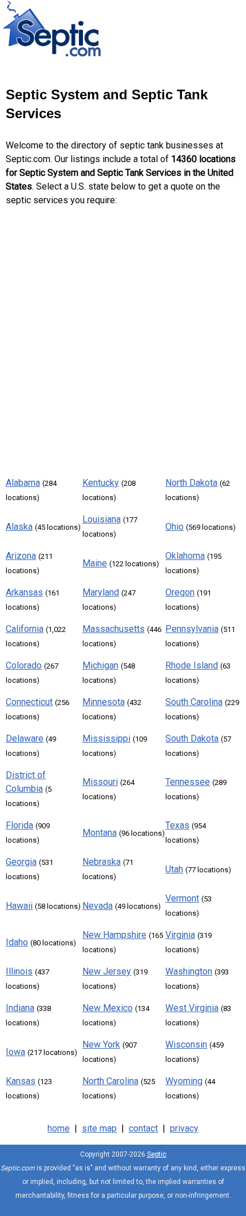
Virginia (180, 934)
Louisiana (101, 519)
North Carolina (110, 1081)
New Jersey (106, 971)
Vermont (182, 898)
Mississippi (106, 738)
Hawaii (19, 905)
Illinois (19, 971)
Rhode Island (191, 665)
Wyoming (184, 1081)
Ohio (174, 526)
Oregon (180, 592)
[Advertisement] (123, 339)
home (58, 1128)
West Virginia (192, 1007)
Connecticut (29, 701)
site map (99, 1128)
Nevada (97, 905)
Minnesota (103, 701)
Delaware (24, 738)
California (24, 628)
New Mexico (107, 1007)
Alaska (19, 526)
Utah (174, 869)
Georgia (21, 861)
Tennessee (187, 781)
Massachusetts (113, 628)
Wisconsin (186, 1044)
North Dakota (191, 482)
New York (101, 1044)
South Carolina (194, 701)
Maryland (100, 592)
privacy (184, 1128)
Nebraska (101, 861)
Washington (188, 971)
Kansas (20, 1081)
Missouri (100, 781)
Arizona (21, 555)
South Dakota (192, 738)
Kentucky (100, 482)
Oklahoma (185, 555)
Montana (99, 832)
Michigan (100, 665)
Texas (177, 825)
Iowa (15, 1051)
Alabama (23, 482)
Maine (94, 563)
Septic (156, 1154)
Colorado (24, 665)
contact (143, 1128)
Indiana (20, 1007)
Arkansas (24, 592)
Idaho (17, 942)
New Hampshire (114, 934)
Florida (19, 825)
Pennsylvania (192, 628)
